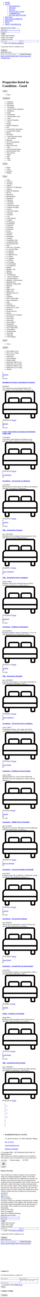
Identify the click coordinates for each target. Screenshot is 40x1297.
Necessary (6, 1197)
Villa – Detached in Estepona (12, 530)
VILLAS (12, 10)
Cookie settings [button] (15, 1160)
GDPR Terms (18, 1285)
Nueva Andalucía (8, 572)
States (5, 164)
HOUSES (12, 8)
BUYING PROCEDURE (17, 15)
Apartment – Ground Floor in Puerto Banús (17, 966)
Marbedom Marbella (11, 1149)
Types (5, 91)
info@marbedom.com (12, 1145)
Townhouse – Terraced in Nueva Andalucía (17, 723)
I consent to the (12, 1285)
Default (5, 347)
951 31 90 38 (9, 1142)
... (34, 390)
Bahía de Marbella (8, 863)
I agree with (13, 43)
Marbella (5, 424)
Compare (4, 1295)
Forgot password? (25, 56)
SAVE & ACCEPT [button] (7, 1210)
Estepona (5, 374)
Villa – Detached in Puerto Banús (13, 1063)
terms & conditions (17, 43)
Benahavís (5, 619)
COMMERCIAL (14, 13)
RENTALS (8, 17)
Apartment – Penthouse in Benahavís (15, 627)
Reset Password (26, 54)
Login (3, 33)
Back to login (5, 56)
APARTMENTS (14, 6)
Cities (5, 176)
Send (3, 1287)
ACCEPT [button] (25, 1160)
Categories (6, 98)
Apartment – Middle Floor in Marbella (15, 822)
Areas (5, 340)
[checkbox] (2, 1284)
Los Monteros (6, 475)
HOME (7, 2)
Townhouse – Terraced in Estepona (14, 919)
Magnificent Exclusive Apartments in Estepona (18, 382)
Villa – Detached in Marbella (12, 676)
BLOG (7, 22)
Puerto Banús (6, 765)
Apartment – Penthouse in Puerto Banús (16, 771)
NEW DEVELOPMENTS (13, 19)
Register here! (14, 56)
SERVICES (9, 21)
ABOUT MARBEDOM (13, 24)
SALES (7, 4)
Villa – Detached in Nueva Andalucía (15, 577)
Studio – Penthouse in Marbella (13, 1013)
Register (4, 50)
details (14, 420)
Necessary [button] (4, 1195)
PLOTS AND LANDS (16, 11)
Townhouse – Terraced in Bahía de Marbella (17, 869)
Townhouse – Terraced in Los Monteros (16, 481)
